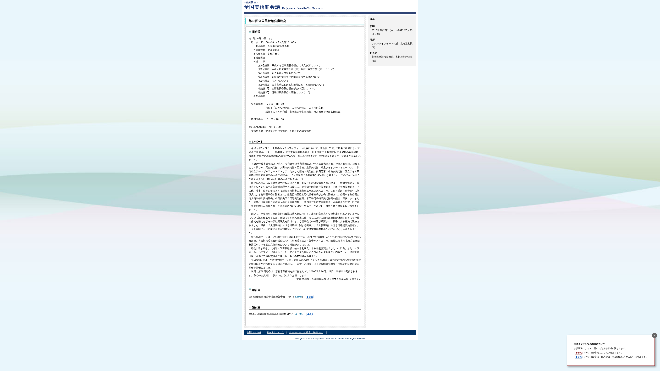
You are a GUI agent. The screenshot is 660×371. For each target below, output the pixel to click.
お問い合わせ (254, 332)
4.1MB (298, 314)
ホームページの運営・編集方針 (306, 332)
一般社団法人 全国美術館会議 (304, 5)
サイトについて (275, 332)
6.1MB (298, 296)
